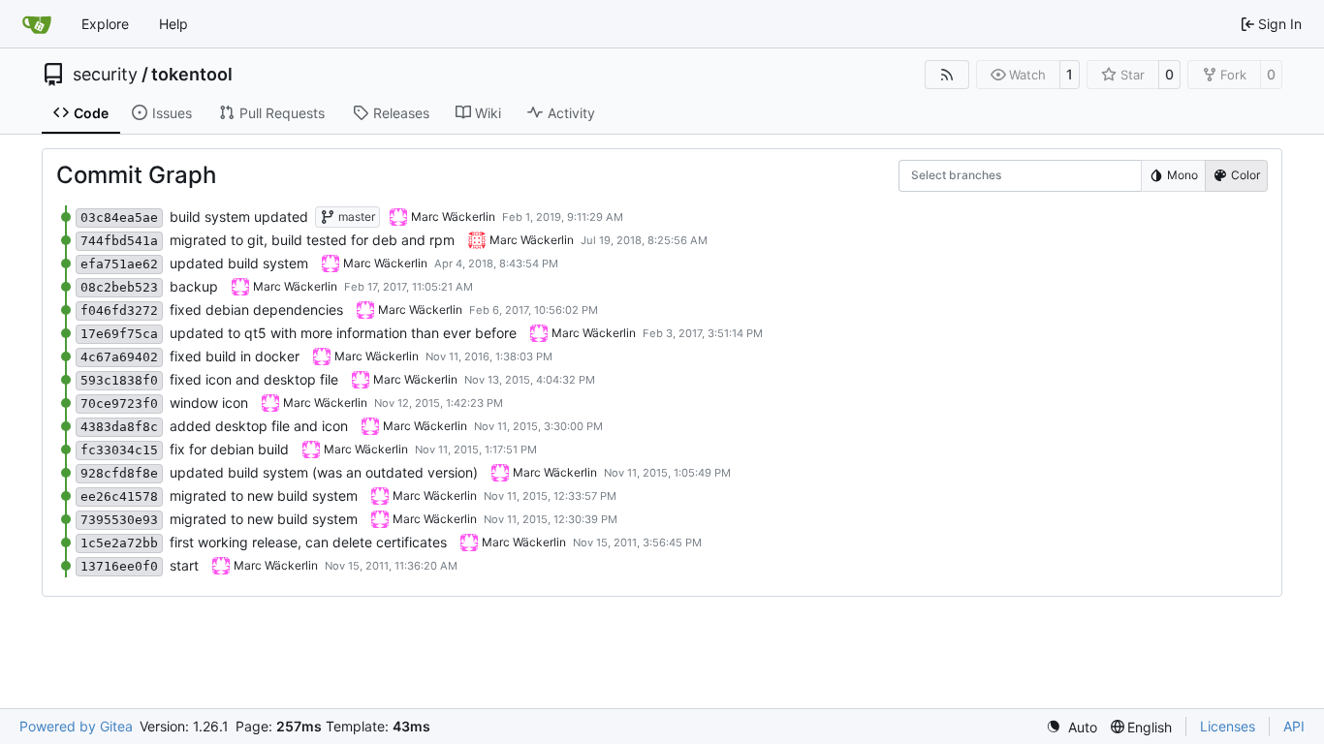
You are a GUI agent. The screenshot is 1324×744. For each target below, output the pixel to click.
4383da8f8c (119, 426)
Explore (105, 24)
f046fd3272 (119, 310)
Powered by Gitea (76, 726)
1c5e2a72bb (119, 543)
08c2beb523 (119, 287)
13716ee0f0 (119, 566)
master (355, 216)
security (105, 74)
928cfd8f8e (119, 473)
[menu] (1071, 727)
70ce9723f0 (119, 403)
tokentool (192, 74)
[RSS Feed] (947, 74)
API (1294, 726)
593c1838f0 (119, 380)
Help (173, 24)
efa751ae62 (119, 264)
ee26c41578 (119, 496)
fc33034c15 (119, 450)
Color (1245, 175)
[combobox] (923, 176)
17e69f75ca (119, 333)
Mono (1182, 175)
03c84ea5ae (119, 217)
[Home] (37, 24)
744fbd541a (119, 240)
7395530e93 (119, 519)
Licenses (1227, 726)
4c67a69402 (119, 357)
